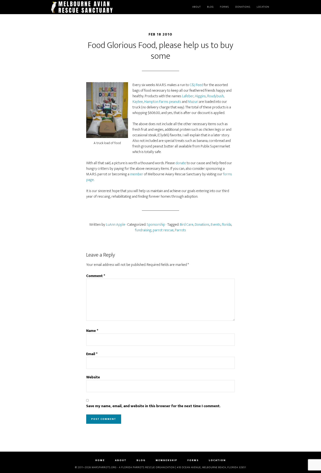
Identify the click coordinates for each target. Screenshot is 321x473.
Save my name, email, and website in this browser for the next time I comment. (153, 406)
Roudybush (215, 96)
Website (93, 377)
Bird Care (186, 224)
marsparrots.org (82, 7)
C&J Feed (196, 85)
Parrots (180, 230)
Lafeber (188, 96)
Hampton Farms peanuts (163, 102)
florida (226, 224)
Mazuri (193, 102)
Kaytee (137, 102)
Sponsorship (156, 224)
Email (92, 354)
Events (216, 224)
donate (181, 163)
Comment (95, 276)
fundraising (143, 230)
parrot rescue (163, 230)
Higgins (200, 96)
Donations (202, 224)
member (136, 174)
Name (92, 331)
